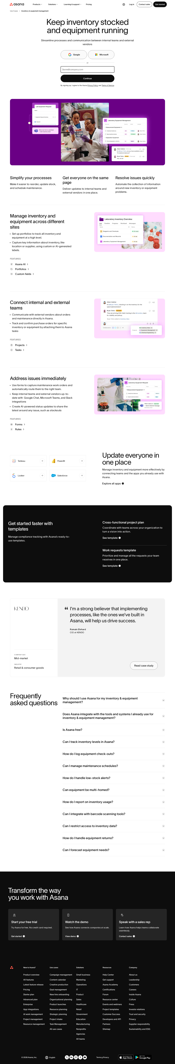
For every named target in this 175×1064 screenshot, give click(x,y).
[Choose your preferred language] (124, 4)
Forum (105, 994)
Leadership (134, 980)
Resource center (110, 999)
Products (36, 4)
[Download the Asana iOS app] (126, 1057)
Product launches (58, 1004)
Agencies (80, 1034)
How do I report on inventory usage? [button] (88, 802)
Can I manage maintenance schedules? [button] (90, 766)
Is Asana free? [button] (72, 729)
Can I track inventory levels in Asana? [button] (89, 742)
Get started (160, 4)
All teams (80, 1039)
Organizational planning (61, 999)
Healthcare (81, 1004)
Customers (134, 984)
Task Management (58, 1024)
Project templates (111, 1009)
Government (82, 1014)
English (52, 1057)
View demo (70, 936)
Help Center (108, 975)
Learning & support (72, 4)
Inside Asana (135, 994)
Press (131, 1004)
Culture (132, 999)
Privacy (132, 1019)
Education (81, 1019)
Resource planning (58, 1009)
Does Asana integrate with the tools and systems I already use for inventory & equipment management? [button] (108, 716)
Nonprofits (81, 1029)
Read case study (143, 665)
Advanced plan (30, 999)
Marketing (81, 980)
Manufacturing (83, 1024)
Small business (83, 975)
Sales (78, 999)
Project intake (56, 1019)
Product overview (31, 975)
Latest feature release (33, 984)
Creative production (59, 984)
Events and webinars (112, 1004)
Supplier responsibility (139, 1024)
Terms (98, 1057)
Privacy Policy (93, 85)
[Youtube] (85, 1057)
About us (133, 975)
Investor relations (137, 1009)
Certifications (109, 989)
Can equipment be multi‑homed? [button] (86, 790)
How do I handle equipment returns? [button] (88, 838)
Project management (33, 1019)
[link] (14, 11)
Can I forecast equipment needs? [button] (86, 850)
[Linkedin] (71, 1057)
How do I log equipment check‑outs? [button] (88, 754)
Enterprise (28, 1004)
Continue (87, 78)
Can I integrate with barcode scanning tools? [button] (94, 814)
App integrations (31, 1009)
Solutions (52, 4)
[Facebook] (80, 1057)
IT (77, 989)
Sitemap (106, 1029)
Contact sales (144, 4)
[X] (67, 1057)
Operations (81, 984)
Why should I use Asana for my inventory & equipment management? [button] (100, 700)
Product (80, 994)
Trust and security (137, 1014)
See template (110, 538)
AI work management (33, 1014)
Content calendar (58, 980)
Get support (108, 980)
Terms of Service (108, 85)
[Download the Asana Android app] (143, 1057)
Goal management (58, 989)
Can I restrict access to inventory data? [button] (90, 826)
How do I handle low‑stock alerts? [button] (86, 778)
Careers (132, 989)
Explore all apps (111, 483)
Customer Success (111, 1014)
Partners (106, 1024)
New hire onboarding (59, 994)
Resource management (34, 1024)
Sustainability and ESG (139, 1029)
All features (28, 980)
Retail (78, 1009)
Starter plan (28, 994)
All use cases (56, 1029)
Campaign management (61, 975)
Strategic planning (58, 1014)
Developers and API (112, 1019)
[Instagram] (76, 1057)
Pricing (89, 4)
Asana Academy (110, 984)
